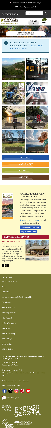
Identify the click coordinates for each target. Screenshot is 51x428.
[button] (4, 31)
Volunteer (24, 157)
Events (36, 101)
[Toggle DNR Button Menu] (44, 21)
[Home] (11, 21)
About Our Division (9, 281)
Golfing (23, 171)
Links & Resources (9, 323)
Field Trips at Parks (9, 313)
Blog (3, 287)
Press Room (6, 302)
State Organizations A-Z (28, 7)
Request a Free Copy (28, 232)
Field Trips (36, 125)
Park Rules (6, 328)
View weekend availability (25, 34)
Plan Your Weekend (26, 33)
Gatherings (13, 149)
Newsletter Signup (12, 398)
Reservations (36, 76)
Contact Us (6, 292)
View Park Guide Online (30, 227)
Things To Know (36, 149)
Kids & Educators (8, 307)
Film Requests (7, 318)
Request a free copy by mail (30, 220)
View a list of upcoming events (26, 47)
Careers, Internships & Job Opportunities (17, 297)
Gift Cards (24, 177)
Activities (13, 125)
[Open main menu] (34, 21)
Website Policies (8, 349)
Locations (13, 76)
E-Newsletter (7, 344)
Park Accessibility (13, 101)
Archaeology (26, 164)
